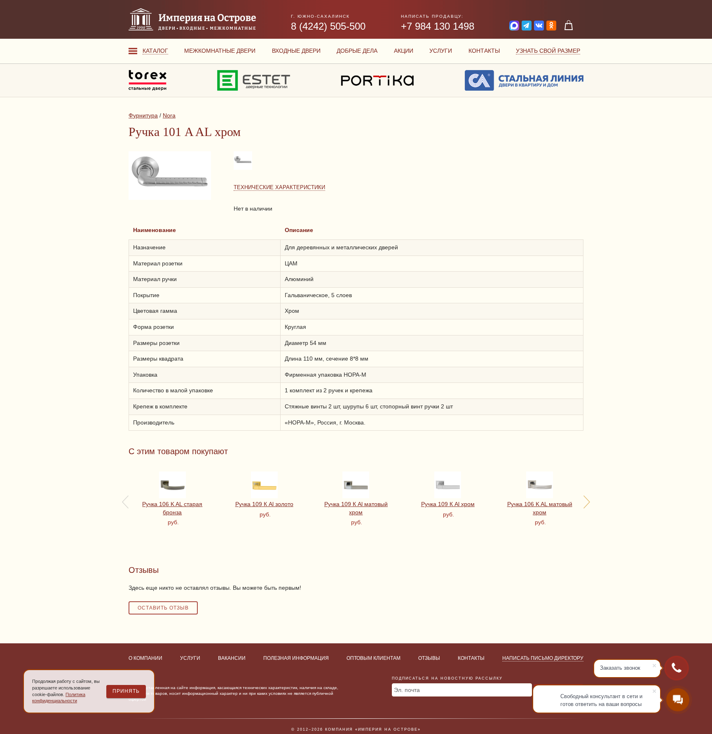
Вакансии (232, 658)
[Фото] (244, 169)
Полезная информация (296, 658)
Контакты (484, 50)
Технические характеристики (279, 187)
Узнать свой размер (548, 50)
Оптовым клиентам (373, 658)
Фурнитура (143, 115)
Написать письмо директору (542, 658)
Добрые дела (357, 50)
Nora (169, 115)
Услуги (440, 50)
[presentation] (125, 502)
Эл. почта (407, 690)
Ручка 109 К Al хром (448, 504)
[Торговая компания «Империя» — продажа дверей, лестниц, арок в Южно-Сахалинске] (192, 19)
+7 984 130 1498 (437, 26)
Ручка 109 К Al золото (264, 504)
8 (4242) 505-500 (328, 26)
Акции (403, 50)
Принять (126, 691)
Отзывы (429, 658)
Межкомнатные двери (219, 50)
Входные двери (296, 50)
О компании (145, 658)
